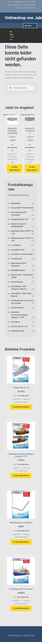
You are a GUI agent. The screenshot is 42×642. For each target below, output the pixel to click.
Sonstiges (15, 322)
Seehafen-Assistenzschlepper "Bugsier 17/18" (19, 315)
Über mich (33, 8)
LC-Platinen (16, 245)
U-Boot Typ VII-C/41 (19, 326)
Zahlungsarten (31, 2)
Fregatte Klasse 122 (19, 219)
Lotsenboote (16, 259)
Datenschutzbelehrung (14, 5)
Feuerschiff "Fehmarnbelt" (22, 208)
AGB (10, 2)
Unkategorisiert (17, 331)
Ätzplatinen (16, 203)
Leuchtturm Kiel (17, 250)
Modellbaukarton (18, 270)
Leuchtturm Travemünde (21, 254)
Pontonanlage (17, 282)
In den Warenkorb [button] (14, 168)
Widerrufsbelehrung (19, 2)
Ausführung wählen (21, 407)
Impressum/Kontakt (22, 8)
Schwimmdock (17, 308)
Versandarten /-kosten (29, 5)
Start (11, 34)
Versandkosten (23, 396)
